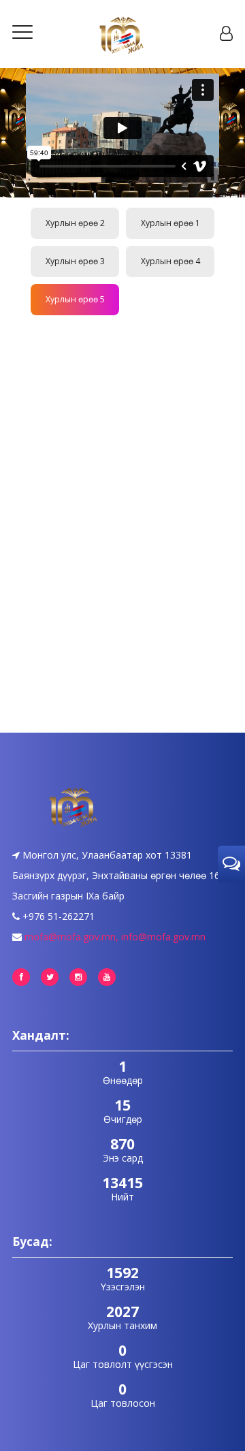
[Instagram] (78, 977)
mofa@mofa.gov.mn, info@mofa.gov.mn (115, 936)
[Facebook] (21, 977)
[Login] (226, 34)
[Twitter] (50, 977)
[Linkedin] (107, 977)
